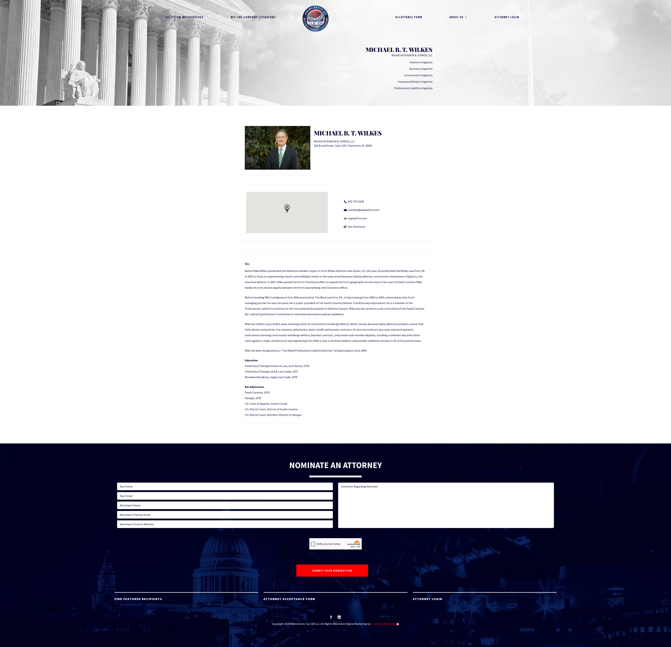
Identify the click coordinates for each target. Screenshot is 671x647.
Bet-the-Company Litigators (253, 17)
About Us (456, 17)
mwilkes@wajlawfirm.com (364, 210)
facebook (331, 618)
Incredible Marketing (383, 624)
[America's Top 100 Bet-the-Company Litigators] (315, 18)
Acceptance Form (408, 17)
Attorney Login (507, 17)
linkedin (339, 618)
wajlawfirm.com (357, 218)
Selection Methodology (185, 17)
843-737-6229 (356, 201)
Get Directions (356, 226)
